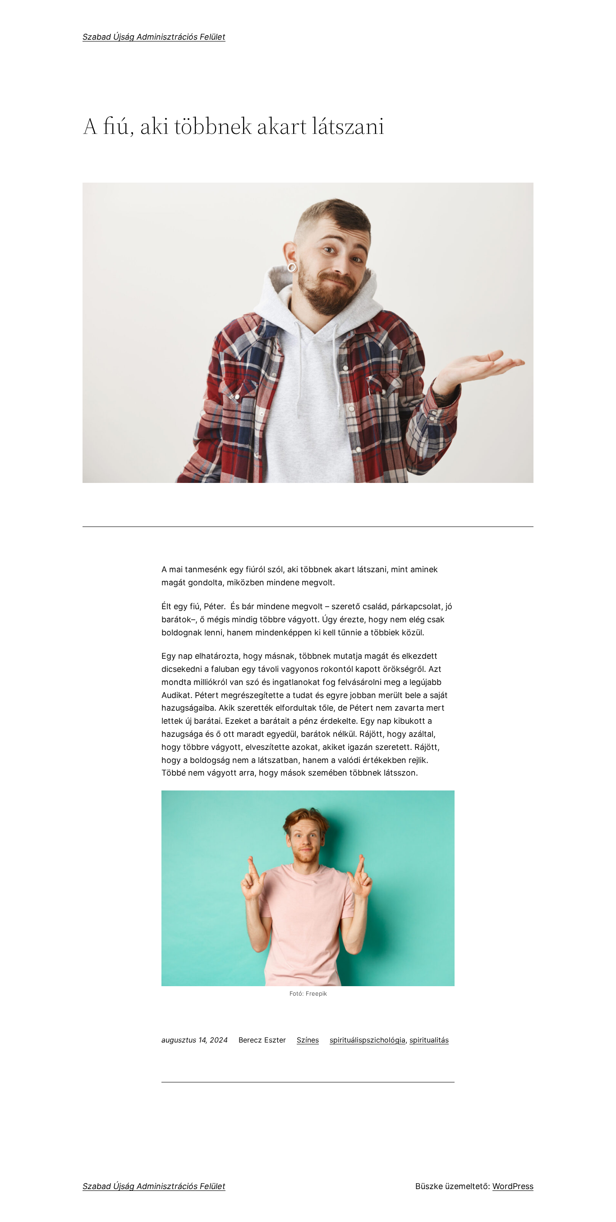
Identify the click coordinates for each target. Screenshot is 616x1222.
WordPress (512, 1186)
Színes (308, 1039)
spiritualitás (429, 1039)
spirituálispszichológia (367, 1039)
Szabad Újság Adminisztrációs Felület (154, 36)
